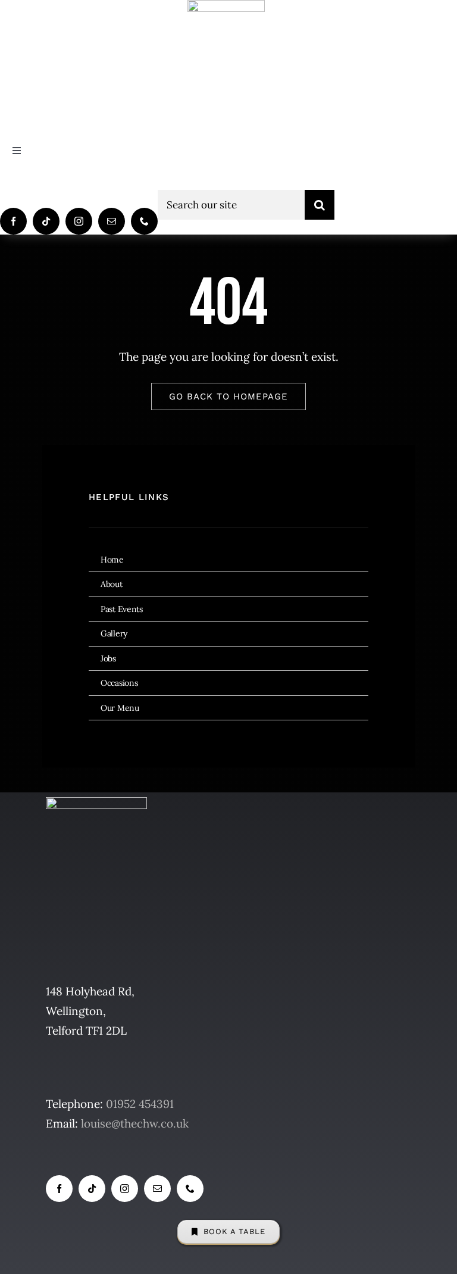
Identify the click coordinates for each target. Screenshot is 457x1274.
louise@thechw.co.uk (135, 1123)
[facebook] (13, 221)
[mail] (111, 221)
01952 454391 (140, 1104)
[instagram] (78, 221)
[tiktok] (46, 221)
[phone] (144, 221)
